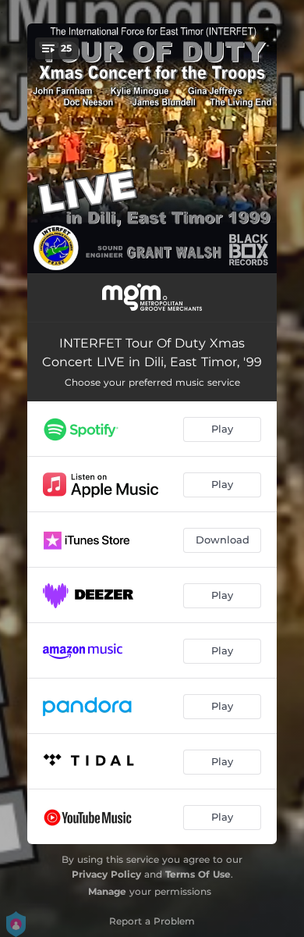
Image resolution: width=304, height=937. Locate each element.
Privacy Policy (106, 874)
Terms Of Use (198, 874)
